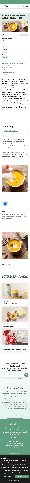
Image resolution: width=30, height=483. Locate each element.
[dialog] (15, 469)
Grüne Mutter (24, 402)
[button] (15, 480)
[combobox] (28, 456)
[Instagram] (15, 437)
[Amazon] (18, 437)
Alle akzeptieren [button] (21, 476)
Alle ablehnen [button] (8, 476)
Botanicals (21, 404)
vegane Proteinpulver (9, 404)
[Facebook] (12, 437)
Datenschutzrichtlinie (6, 473)
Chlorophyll (5, 406)
